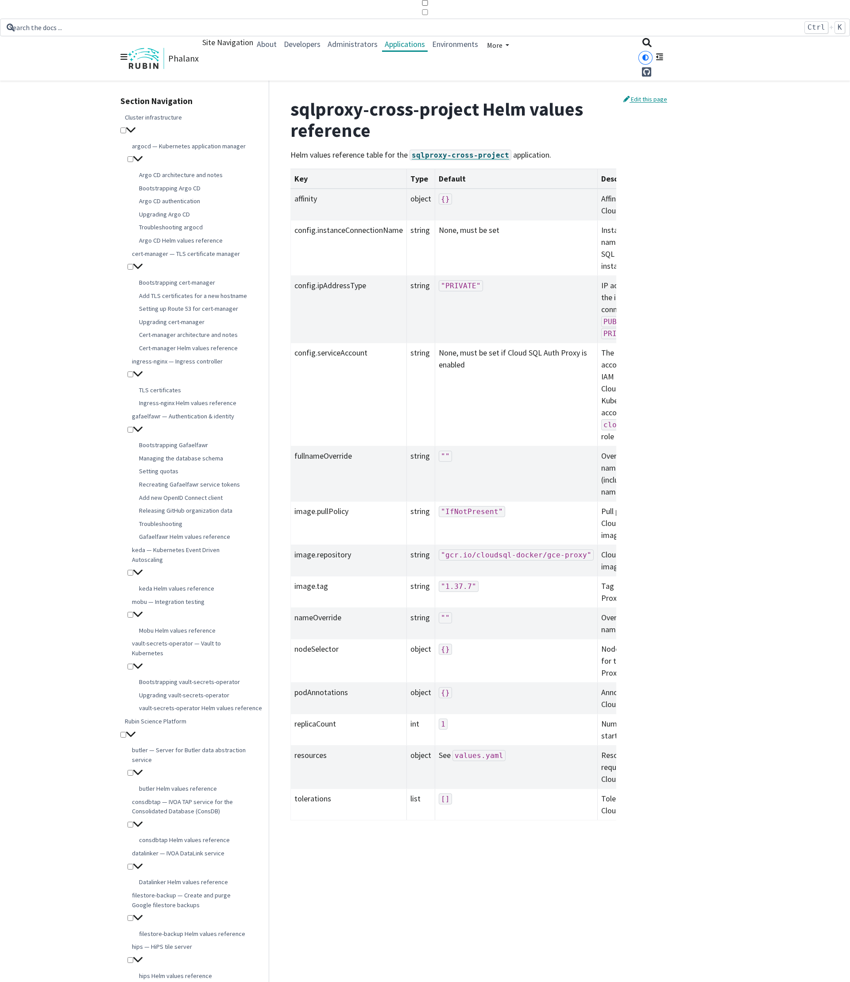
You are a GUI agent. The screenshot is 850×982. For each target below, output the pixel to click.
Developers (302, 44)
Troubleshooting (160, 524)
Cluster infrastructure (153, 117)
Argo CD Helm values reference (181, 240)
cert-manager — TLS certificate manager (186, 254)
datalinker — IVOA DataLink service (178, 853)
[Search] (647, 43)
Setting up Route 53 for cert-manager (188, 309)
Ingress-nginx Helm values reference (187, 403)
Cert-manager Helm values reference (188, 348)
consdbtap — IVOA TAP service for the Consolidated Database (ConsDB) (182, 807)
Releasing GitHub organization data (185, 511)
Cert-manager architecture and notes (188, 335)
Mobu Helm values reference (177, 630)
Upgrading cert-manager (172, 322)
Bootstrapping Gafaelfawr (173, 445)
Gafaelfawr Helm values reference (184, 537)
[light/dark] (645, 58)
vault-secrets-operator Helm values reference (200, 708)
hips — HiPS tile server (162, 947)
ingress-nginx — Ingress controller (177, 361)
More (495, 45)
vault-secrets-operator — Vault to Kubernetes (176, 648)
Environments (455, 44)
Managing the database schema (181, 458)
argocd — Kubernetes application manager (189, 146)
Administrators (353, 44)
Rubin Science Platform (155, 721)
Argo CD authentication (169, 201)
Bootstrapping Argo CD (170, 188)
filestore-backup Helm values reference (192, 934)
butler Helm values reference (178, 789)
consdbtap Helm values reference (184, 840)
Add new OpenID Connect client (181, 498)
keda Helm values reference (176, 588)
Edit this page (648, 99)
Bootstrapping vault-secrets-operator (189, 682)
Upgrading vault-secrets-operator (184, 695)
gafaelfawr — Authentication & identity (183, 416)
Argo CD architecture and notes (181, 175)
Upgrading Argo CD (164, 214)
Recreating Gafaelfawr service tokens (189, 484)
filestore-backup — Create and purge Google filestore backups (181, 900)
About (267, 44)
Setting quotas (158, 472)
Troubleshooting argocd (171, 228)
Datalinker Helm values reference (183, 882)
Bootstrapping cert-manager (177, 282)
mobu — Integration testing (168, 602)
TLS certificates (160, 390)
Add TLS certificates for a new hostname (193, 296)
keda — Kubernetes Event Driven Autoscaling (176, 555)
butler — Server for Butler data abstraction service (189, 755)
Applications (405, 44)
